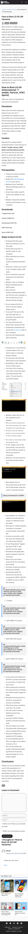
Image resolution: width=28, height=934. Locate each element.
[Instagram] (14, 923)
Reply (5, 865)
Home (4, 9)
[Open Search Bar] (22, 2)
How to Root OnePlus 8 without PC (20, 913)
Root (14, 9)
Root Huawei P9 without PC (6, 894)
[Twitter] (10, 923)
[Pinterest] (21, 923)
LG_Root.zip (18, 330)
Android (9, 9)
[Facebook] (6, 923)
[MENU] (26, 2)
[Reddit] (17, 923)
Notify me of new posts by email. (14, 831)
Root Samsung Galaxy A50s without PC (19, 895)
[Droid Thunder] (5, 2)
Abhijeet (7, 23)
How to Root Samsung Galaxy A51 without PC (6, 913)
